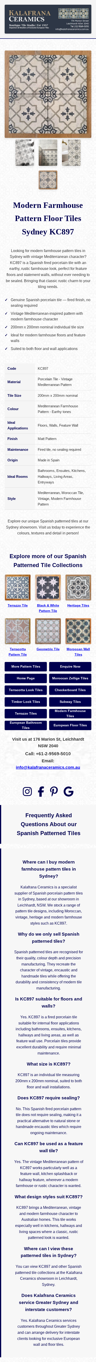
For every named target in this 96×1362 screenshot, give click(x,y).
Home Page (26, 678)
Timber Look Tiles (25, 702)
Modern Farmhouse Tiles (70, 713)
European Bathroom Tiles (26, 725)
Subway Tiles (70, 702)
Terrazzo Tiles (26, 713)
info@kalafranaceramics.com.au (48, 767)
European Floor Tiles (70, 725)
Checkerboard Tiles (70, 690)
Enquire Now (70, 666)
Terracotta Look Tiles (26, 690)
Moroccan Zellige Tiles (70, 678)
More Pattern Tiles (25, 666)
